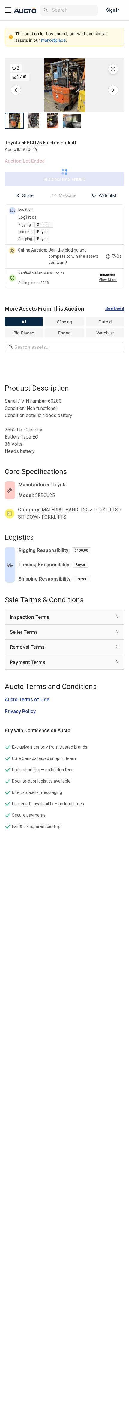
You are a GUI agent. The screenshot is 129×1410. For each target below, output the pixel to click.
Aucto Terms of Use (27, 699)
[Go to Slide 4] (72, 121)
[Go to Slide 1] (14, 121)
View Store (108, 280)
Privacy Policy (20, 711)
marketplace (53, 40)
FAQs (117, 256)
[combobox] (74, 10)
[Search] (46, 10)
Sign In (113, 10)
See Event (114, 308)
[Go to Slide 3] (52, 121)
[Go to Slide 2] (33, 121)
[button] (64, 85)
